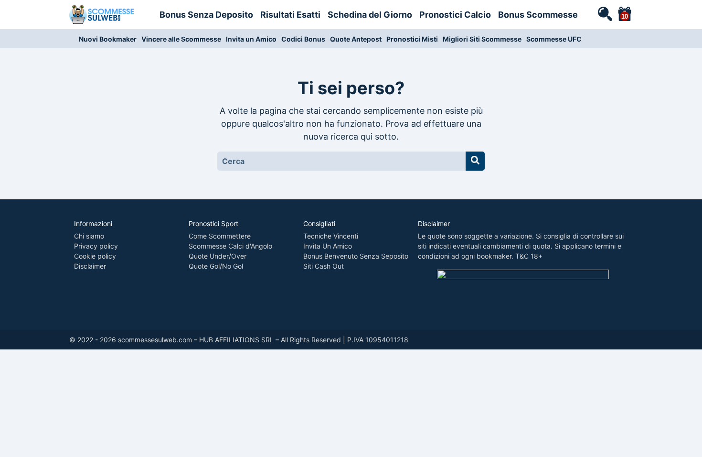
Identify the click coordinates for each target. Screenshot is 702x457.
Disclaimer (90, 266)
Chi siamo (89, 236)
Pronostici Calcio (455, 15)
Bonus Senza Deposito (206, 15)
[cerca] (604, 13)
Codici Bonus (303, 39)
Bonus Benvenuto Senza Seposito (355, 256)
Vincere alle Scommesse (181, 39)
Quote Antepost (356, 39)
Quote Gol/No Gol (216, 266)
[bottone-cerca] (475, 161)
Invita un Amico (251, 39)
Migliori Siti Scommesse (482, 39)
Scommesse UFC (554, 39)
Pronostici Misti (412, 39)
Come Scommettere (220, 236)
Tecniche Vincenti (330, 236)
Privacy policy (96, 246)
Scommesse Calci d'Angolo (230, 246)
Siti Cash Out (323, 266)
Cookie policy (95, 256)
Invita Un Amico (327, 246)
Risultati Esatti (290, 15)
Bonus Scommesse (538, 15)
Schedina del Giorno (370, 15)
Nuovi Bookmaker (108, 39)
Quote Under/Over (217, 256)
